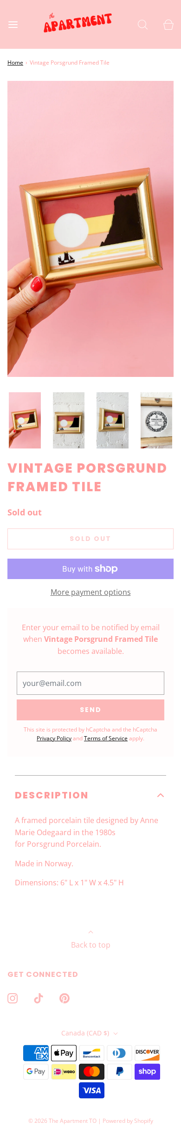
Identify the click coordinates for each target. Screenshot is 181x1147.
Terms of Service (106, 738)
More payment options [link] (91, 592)
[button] (24, 420)
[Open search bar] (142, 24)
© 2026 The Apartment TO (62, 1121)
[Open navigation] (13, 24)
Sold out (90, 538)
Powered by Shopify (128, 1121)
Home (15, 62)
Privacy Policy (54, 738)
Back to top (90, 945)
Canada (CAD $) (86, 1032)
